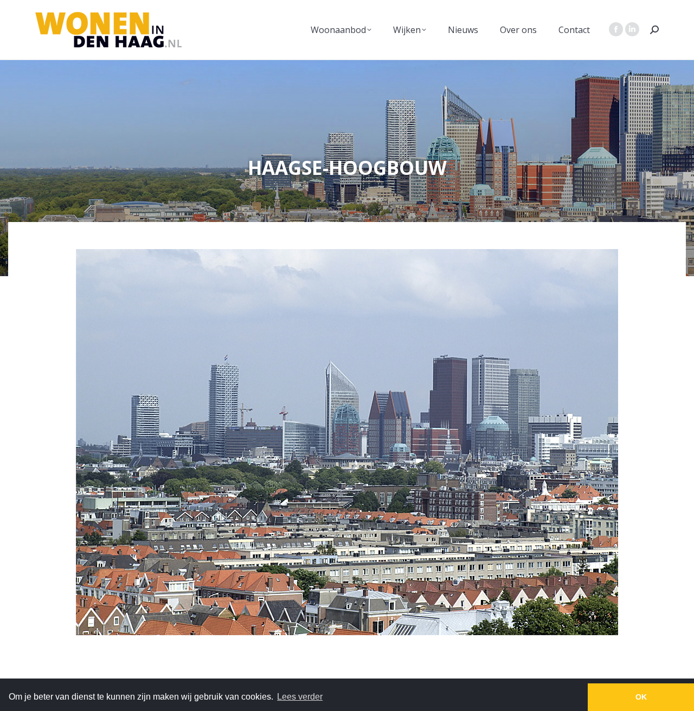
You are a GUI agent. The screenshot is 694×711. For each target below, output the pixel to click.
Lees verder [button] (300, 696)
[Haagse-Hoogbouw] (347, 442)
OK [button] (641, 697)
